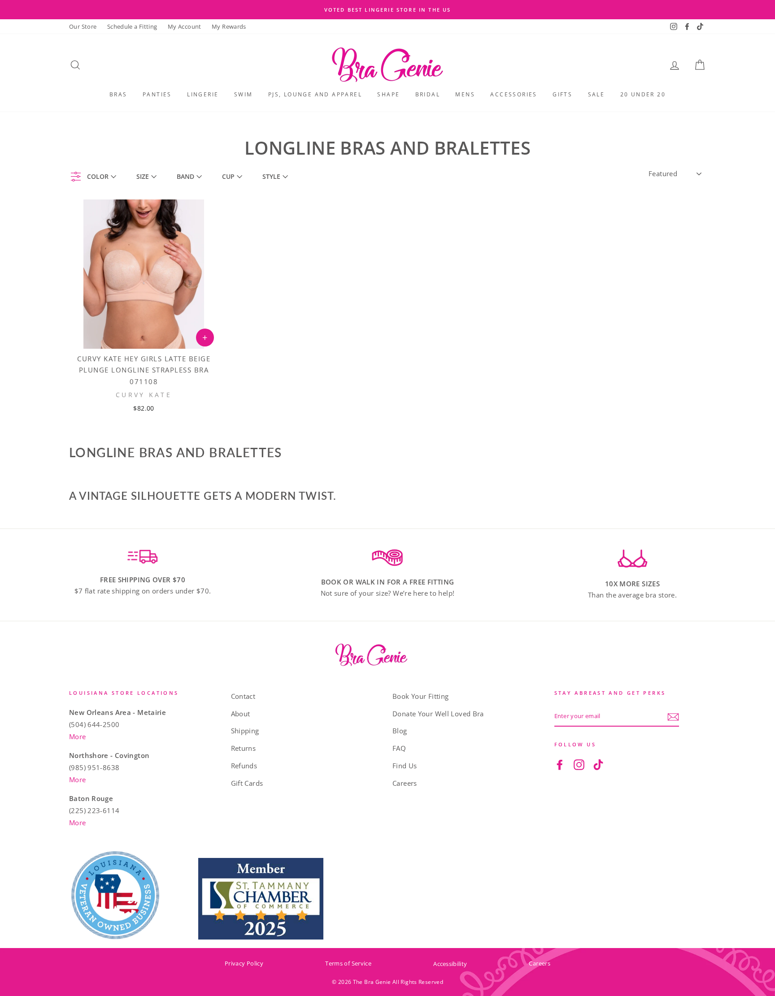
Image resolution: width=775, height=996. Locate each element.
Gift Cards (247, 783)
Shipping (245, 730)
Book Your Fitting (420, 696)
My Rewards (229, 26)
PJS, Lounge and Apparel (315, 94)
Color (98, 176)
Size (142, 176)
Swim (243, 94)
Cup (228, 176)
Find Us (404, 765)
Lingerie (202, 94)
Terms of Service (348, 963)
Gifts (562, 94)
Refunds (244, 765)
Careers (404, 783)
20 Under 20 (643, 94)
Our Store (82, 26)
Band (185, 176)
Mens (465, 94)
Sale (596, 94)
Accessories (513, 94)
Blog (399, 730)
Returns (243, 748)
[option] (387, 9)
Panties (157, 94)
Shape (388, 94)
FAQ (399, 748)
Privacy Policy (244, 963)
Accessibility (450, 964)
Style (271, 176)
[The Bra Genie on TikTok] (598, 764)
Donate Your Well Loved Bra (438, 713)
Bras (118, 94)
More (77, 736)
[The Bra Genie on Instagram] (579, 764)
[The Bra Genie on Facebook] (559, 764)
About (240, 713)
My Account (184, 26)
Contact (243, 696)
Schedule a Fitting (132, 26)
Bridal (427, 94)
